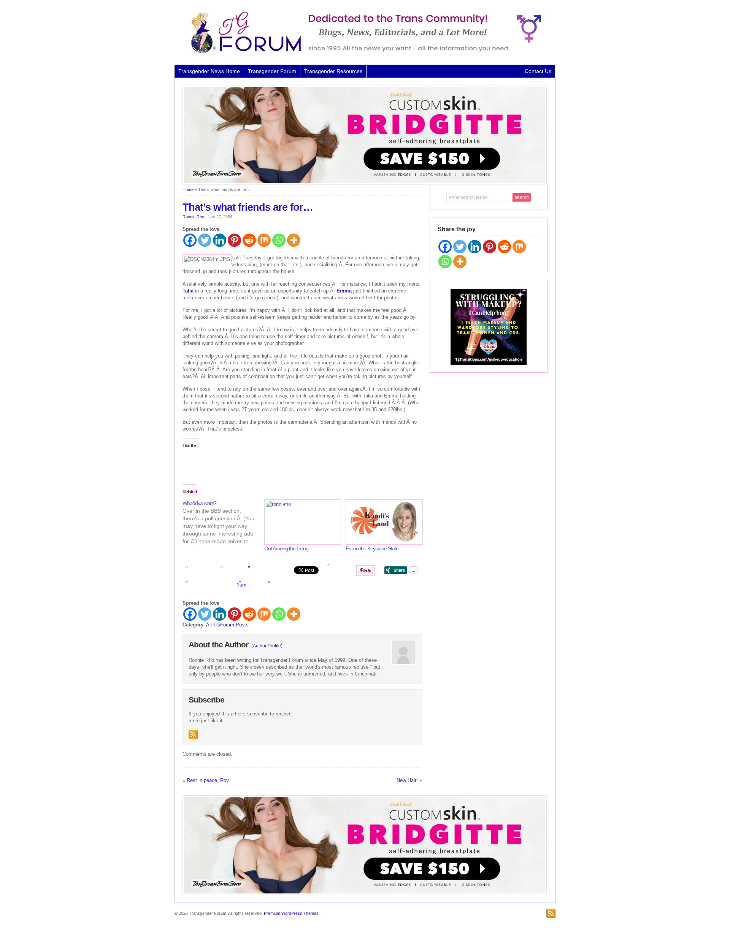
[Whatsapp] (279, 240)
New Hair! (407, 780)
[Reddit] (249, 240)
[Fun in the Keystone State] (383, 522)
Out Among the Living (286, 548)
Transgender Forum (272, 71)
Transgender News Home (209, 71)
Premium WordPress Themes (291, 913)
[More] (293, 240)
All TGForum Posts (227, 625)
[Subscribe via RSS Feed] (193, 734)
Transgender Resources (333, 71)
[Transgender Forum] (363, 51)
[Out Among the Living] (301, 522)
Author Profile (267, 645)
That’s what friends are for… (247, 207)
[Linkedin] (219, 240)
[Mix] (264, 240)
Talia (188, 291)
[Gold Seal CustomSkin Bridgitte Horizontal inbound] (364, 183)
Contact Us (538, 71)
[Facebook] (190, 240)
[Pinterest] (234, 240)
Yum (241, 585)
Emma (344, 291)
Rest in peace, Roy (208, 780)
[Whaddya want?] (223, 522)
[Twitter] (204, 240)
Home (188, 189)
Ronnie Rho (193, 217)
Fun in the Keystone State (372, 548)
